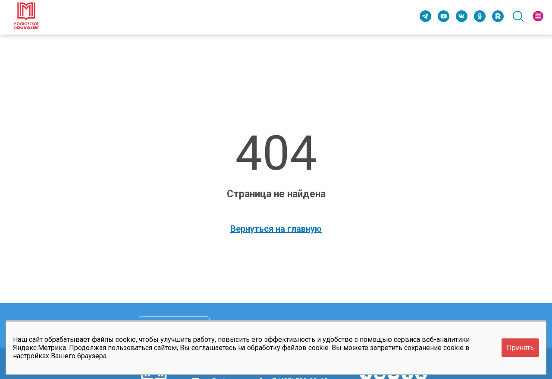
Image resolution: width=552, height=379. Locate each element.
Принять (520, 348)
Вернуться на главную (276, 229)
